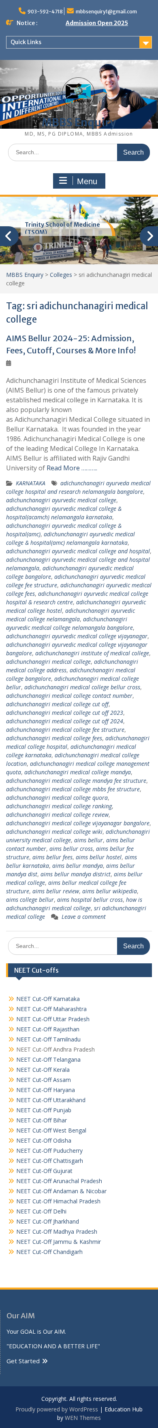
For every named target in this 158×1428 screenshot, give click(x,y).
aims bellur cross (71, 848)
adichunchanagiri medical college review (57, 814)
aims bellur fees (52, 857)
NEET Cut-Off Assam (43, 1080)
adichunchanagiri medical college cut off (57, 704)
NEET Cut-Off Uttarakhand (50, 1100)
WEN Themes (83, 1418)
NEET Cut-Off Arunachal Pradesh (59, 1181)
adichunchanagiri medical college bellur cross (82, 687)
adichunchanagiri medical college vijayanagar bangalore (77, 823)
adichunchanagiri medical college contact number (69, 695)
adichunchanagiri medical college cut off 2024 (64, 721)
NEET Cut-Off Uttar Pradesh (53, 1019)
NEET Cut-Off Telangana (48, 1059)
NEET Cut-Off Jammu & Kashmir (58, 1241)
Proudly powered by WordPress (56, 1409)
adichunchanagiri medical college (48, 661)
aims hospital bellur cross (90, 899)
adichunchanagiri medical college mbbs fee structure (73, 789)
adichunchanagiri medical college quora (57, 797)
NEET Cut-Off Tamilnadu (48, 1039)
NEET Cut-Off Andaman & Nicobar (61, 1191)
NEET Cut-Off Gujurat (44, 1171)
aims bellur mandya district (76, 874)
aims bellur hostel (99, 857)
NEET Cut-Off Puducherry (49, 1150)
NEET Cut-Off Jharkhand (47, 1221)
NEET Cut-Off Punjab (43, 1110)
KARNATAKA (30, 483)
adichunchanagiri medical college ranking (59, 806)
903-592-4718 (45, 11)
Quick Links (26, 42)
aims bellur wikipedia (109, 891)
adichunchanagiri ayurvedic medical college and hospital (78, 551)
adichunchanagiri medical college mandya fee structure (76, 780)
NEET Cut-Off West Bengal (51, 1130)
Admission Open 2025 (97, 23)
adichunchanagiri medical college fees (54, 738)
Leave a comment (84, 916)
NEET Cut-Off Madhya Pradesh (56, 1231)
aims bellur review (55, 891)
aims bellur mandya (77, 865)
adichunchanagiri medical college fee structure (65, 729)
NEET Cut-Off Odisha (43, 1140)
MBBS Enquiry (79, 122)
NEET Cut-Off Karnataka (48, 999)
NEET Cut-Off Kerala (43, 1069)
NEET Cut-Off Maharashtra (51, 1009)
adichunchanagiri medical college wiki (54, 831)
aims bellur (88, 840)
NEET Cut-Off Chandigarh (49, 1252)
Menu (87, 181)
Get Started (23, 1361)
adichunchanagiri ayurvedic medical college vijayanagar (76, 636)
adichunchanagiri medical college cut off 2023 (64, 712)
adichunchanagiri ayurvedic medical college (61, 500)
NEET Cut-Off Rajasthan (47, 1029)
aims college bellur (30, 899)
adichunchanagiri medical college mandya (77, 772)
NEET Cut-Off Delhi (41, 1211)
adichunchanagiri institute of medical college (92, 653)
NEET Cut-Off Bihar (41, 1120)
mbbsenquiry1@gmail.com (106, 11)
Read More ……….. (72, 467)
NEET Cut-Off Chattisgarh (49, 1160)
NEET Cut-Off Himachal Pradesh (58, 1201)
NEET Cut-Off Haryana (45, 1090)
